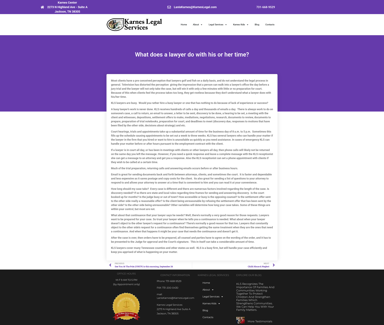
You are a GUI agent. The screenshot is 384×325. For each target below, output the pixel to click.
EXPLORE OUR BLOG (249, 275)
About (196, 24)
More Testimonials (260, 321)
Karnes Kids (239, 24)
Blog (257, 24)
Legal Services (216, 24)
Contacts (269, 24)
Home (184, 24)
